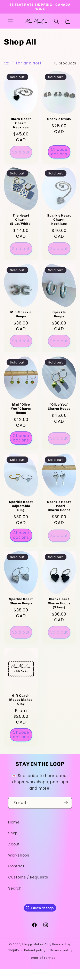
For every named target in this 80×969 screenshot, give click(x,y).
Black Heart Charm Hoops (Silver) (59, 603)
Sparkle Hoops (59, 314)
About (14, 844)
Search (15, 888)
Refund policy (35, 950)
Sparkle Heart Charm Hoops (21, 601)
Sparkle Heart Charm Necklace (59, 219)
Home (13, 822)
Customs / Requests (28, 877)
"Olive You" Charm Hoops (59, 407)
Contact (16, 866)
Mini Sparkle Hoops (20, 314)
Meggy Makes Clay (36, 944)
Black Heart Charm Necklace (21, 123)
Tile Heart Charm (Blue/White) (21, 219)
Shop (13, 833)
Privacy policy (61, 950)
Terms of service (42, 958)
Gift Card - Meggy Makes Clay (21, 700)
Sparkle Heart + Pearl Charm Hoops (59, 506)
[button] (10, 21)
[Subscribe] (66, 803)
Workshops (18, 855)
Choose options (59, 152)
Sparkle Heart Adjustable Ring (21, 506)
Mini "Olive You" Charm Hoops (21, 409)
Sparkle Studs (59, 119)
